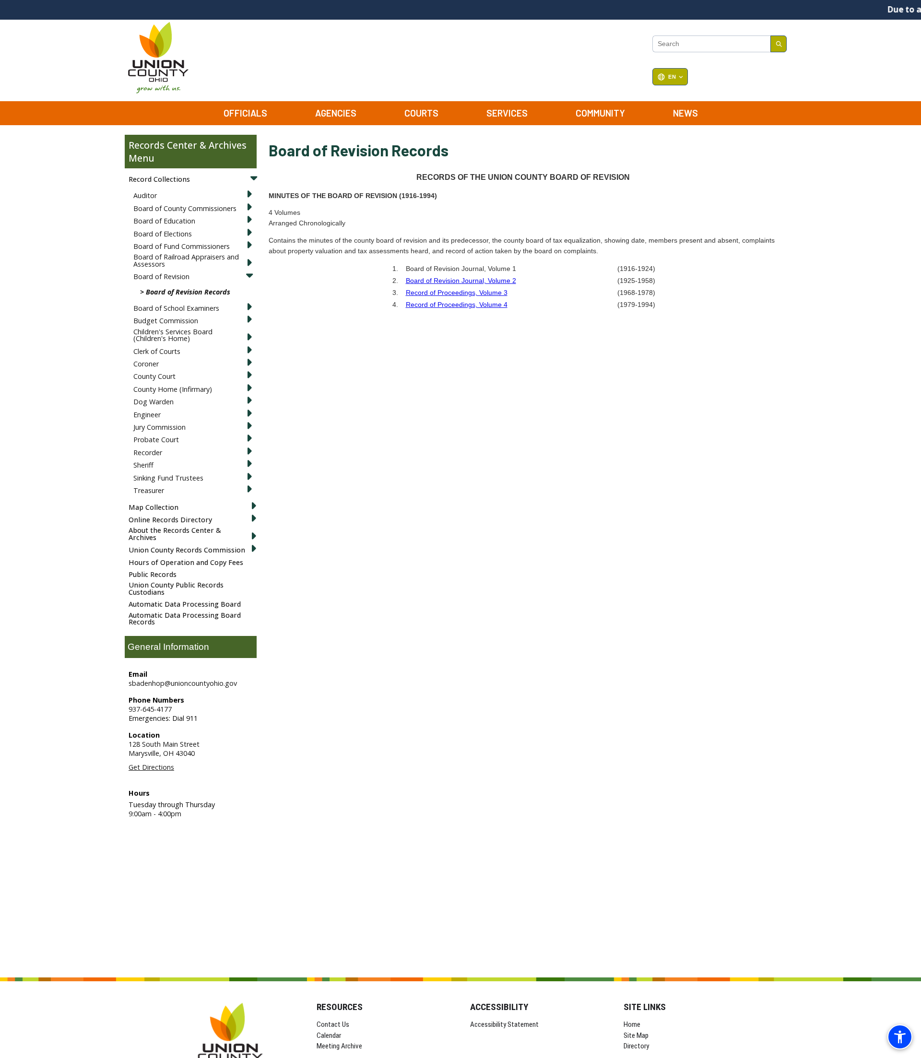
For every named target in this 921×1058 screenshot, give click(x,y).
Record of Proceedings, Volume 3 (457, 292)
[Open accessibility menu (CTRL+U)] (899, 1036)
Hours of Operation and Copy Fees (186, 562)
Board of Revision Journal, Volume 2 (461, 280)
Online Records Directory (170, 519)
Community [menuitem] (600, 112)
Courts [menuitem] (421, 112)
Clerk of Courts (156, 351)
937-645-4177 (150, 709)
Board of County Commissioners (184, 208)
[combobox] (711, 44)
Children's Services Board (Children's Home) (173, 335)
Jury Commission (159, 427)
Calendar (329, 1035)
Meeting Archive (339, 1046)
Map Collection (153, 507)
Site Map (636, 1035)
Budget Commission (165, 320)
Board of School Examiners (176, 308)
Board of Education (164, 220)
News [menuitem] (685, 112)
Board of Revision (161, 276)
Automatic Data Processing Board (185, 604)
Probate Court (156, 439)
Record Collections (159, 179)
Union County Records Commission (187, 549)
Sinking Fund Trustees (168, 477)
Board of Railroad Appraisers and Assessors (186, 260)
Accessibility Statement (504, 1024)
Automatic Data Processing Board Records (185, 618)
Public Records (153, 574)
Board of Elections (162, 233)
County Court (154, 376)
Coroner (146, 363)
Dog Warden (153, 401)
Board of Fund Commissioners (181, 246)
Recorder (147, 452)
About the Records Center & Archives (175, 533)
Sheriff (143, 465)
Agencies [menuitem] (335, 112)
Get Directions (151, 767)
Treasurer (148, 490)
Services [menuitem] (507, 112)
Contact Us (333, 1024)
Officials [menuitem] (245, 112)
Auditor (145, 195)
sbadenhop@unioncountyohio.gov (183, 683)
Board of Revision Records (188, 291)
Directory (636, 1046)
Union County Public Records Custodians (176, 588)
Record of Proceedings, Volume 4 (457, 304)
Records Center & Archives (188, 145)
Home (632, 1024)
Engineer (147, 414)
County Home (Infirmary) (172, 389)
